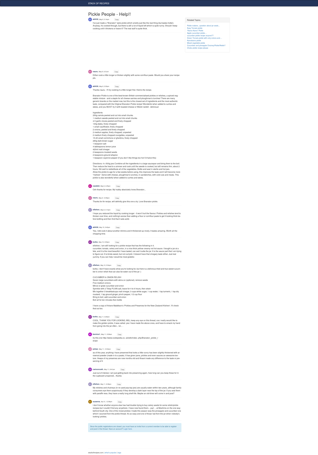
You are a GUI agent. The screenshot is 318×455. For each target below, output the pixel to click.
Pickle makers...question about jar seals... (203, 25)
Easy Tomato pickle (194, 28)
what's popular (110, 452)
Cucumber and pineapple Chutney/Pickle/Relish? (206, 45)
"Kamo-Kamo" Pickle (195, 30)
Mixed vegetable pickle (196, 43)
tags (119, 452)
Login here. (127, 429)
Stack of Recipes (98, 3)
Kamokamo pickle (194, 40)
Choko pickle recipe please (197, 48)
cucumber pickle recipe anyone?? (200, 35)
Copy (117, 19)
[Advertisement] (134, 52)
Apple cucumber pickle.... (197, 33)
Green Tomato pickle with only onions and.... (204, 38)
